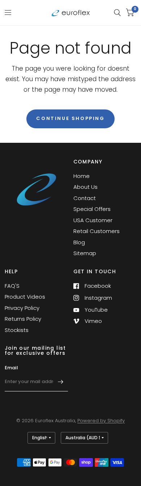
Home (81, 176)
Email (11, 367)
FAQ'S (12, 286)
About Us (85, 187)
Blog (79, 242)
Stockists (17, 330)
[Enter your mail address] (61, 382)
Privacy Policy (22, 308)
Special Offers (92, 209)
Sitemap (84, 253)
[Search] (117, 12)
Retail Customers (96, 231)
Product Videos (25, 296)
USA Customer (92, 220)
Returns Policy (23, 319)
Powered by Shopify (101, 420)
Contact (84, 198)
